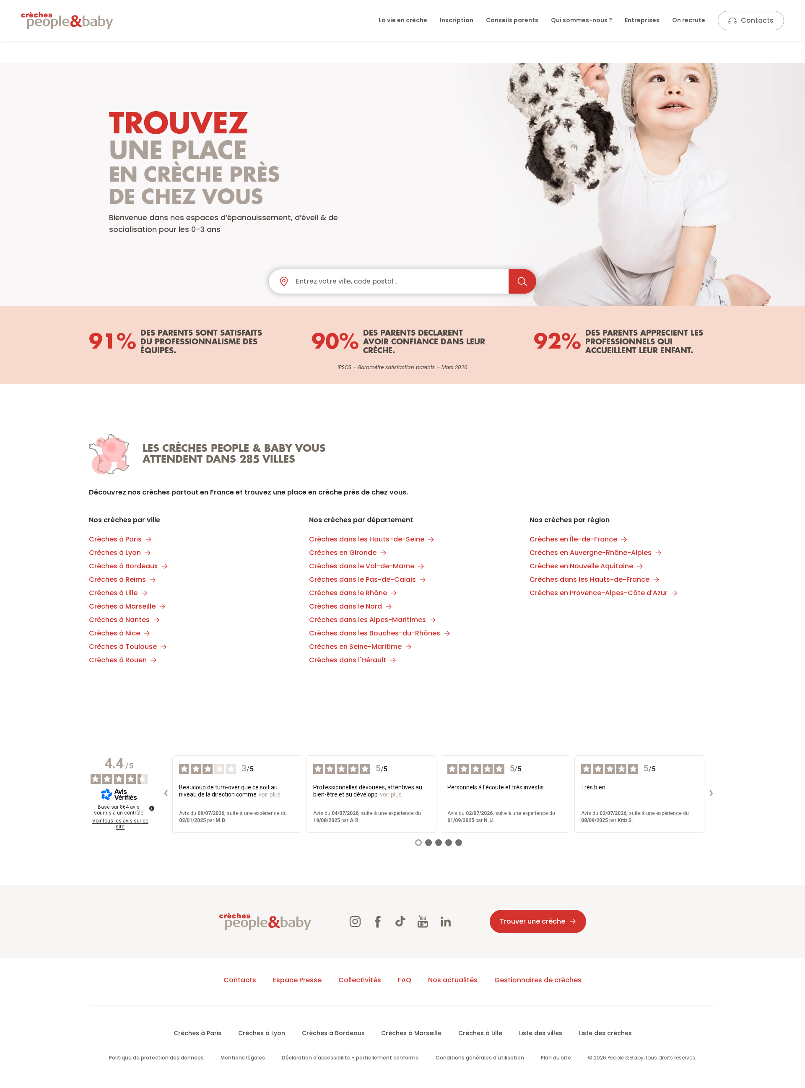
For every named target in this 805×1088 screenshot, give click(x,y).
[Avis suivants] (711, 794)
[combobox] (399, 281)
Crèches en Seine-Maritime (355, 646)
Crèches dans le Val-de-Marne (361, 566)
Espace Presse (297, 980)
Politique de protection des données (156, 1057)
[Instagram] (355, 921)
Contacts (757, 20)
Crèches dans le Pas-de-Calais (362, 579)
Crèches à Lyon (115, 552)
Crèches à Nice (114, 633)
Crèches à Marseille (122, 606)
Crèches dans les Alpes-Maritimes (367, 620)
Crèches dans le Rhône (348, 593)
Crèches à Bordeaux (123, 566)
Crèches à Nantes (119, 620)
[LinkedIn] (445, 921)
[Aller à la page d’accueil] (67, 20)
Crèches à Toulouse (123, 646)
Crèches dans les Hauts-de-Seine (366, 539)
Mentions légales (243, 1057)
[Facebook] (377, 921)
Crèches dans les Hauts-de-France (589, 579)
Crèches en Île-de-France (573, 539)
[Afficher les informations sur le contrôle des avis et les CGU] (151, 808)
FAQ (404, 980)
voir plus (269, 794)
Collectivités (359, 980)
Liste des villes (540, 1033)
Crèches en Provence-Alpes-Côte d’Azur (598, 593)
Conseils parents (512, 20)
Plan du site (556, 1057)
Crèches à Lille (113, 593)
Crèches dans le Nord (345, 606)
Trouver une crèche (532, 921)
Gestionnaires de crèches (538, 980)
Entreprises (642, 20)
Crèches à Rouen (118, 660)
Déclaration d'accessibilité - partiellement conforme (350, 1057)
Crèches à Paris (115, 539)
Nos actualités (453, 980)
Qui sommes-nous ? (581, 20)
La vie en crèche (403, 20)
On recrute (688, 20)
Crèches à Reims (117, 579)
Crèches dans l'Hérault (347, 660)
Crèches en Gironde (343, 552)
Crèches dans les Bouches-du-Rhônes (374, 633)
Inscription (456, 20)
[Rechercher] (522, 281)
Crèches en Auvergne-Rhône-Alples (591, 552)
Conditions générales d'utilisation (480, 1057)
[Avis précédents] (165, 794)
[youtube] (423, 921)
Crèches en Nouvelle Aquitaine (581, 566)
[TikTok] (400, 921)
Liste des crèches (605, 1033)
